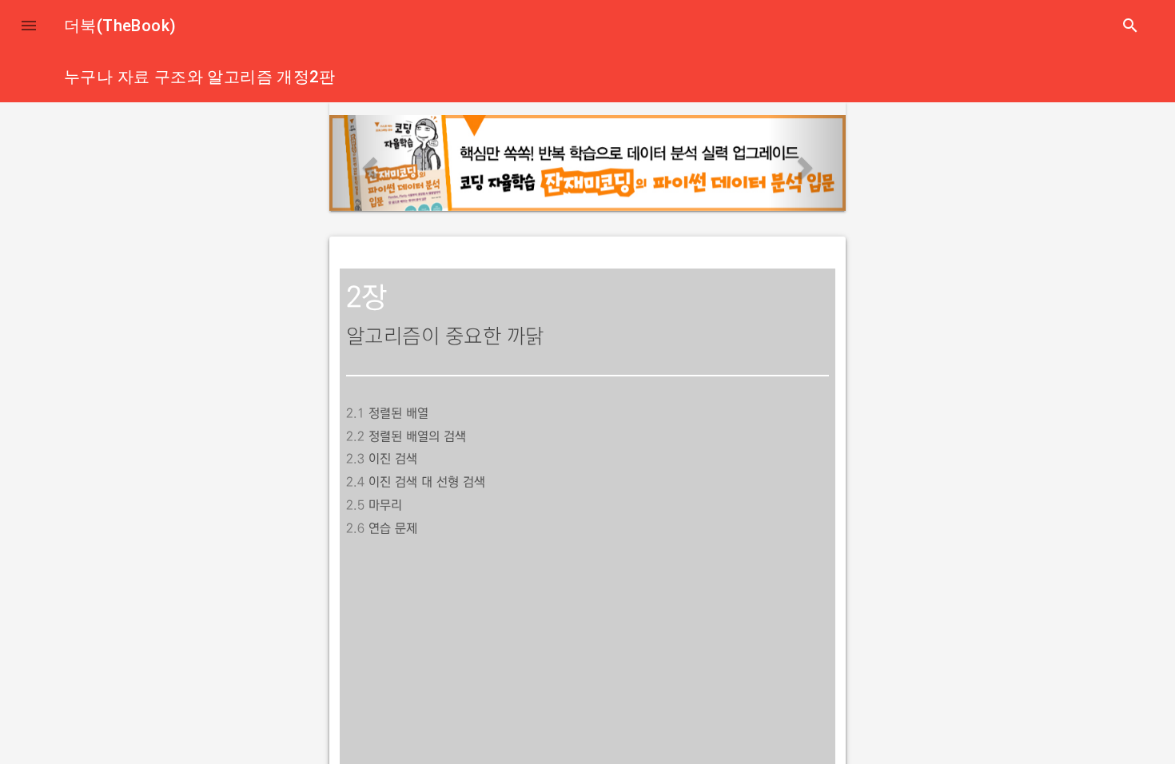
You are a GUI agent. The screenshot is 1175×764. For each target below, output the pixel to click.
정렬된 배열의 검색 (417, 436)
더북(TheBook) (120, 25)
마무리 (385, 505)
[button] (29, 25)
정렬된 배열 (398, 413)
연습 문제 (392, 528)
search (1130, 25)
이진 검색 (392, 459)
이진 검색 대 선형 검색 (426, 482)
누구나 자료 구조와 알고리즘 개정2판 (199, 76)
